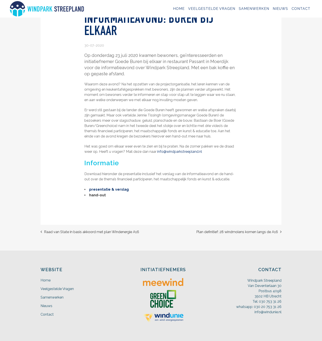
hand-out (97, 195)
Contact (47, 314)
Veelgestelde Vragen (57, 289)
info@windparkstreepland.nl (179, 151)
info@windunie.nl (268, 312)
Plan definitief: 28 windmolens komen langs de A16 (237, 232)
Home (46, 280)
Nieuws (46, 306)
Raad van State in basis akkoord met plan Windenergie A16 (91, 232)
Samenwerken (52, 297)
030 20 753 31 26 (267, 307)
